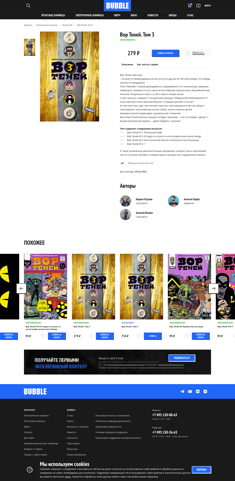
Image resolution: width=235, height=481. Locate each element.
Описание (127, 64)
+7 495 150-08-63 (164, 414)
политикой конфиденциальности (171, 365)
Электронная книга (81, 323)
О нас (70, 415)
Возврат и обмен (33, 449)
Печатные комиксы (53, 15)
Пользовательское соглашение (112, 415)
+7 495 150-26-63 (164, 432)
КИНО (134, 15)
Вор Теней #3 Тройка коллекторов (186, 326)
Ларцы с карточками (35, 454)
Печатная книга (127, 323)
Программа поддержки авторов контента (118, 437)
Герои (70, 421)
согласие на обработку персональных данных (125, 365)
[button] (213, 288)
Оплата (28, 432)
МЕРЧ (117, 15)
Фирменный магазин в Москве (41, 443)
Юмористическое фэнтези (140, 163)
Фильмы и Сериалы (78, 426)
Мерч (27, 426)
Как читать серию (147, 64)
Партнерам (73, 443)
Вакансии (72, 449)
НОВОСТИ (153, 15)
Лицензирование (76, 454)
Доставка (29, 437)
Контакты (72, 437)
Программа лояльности (108, 426)
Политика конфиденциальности (113, 421)
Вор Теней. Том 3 (82, 326)
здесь (68, 476)
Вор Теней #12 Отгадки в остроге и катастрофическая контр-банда (43, 327)
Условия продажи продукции (111, 432)
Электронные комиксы (89, 15)
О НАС (190, 15)
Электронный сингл (33, 323)
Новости (71, 432)
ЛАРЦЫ (172, 15)
